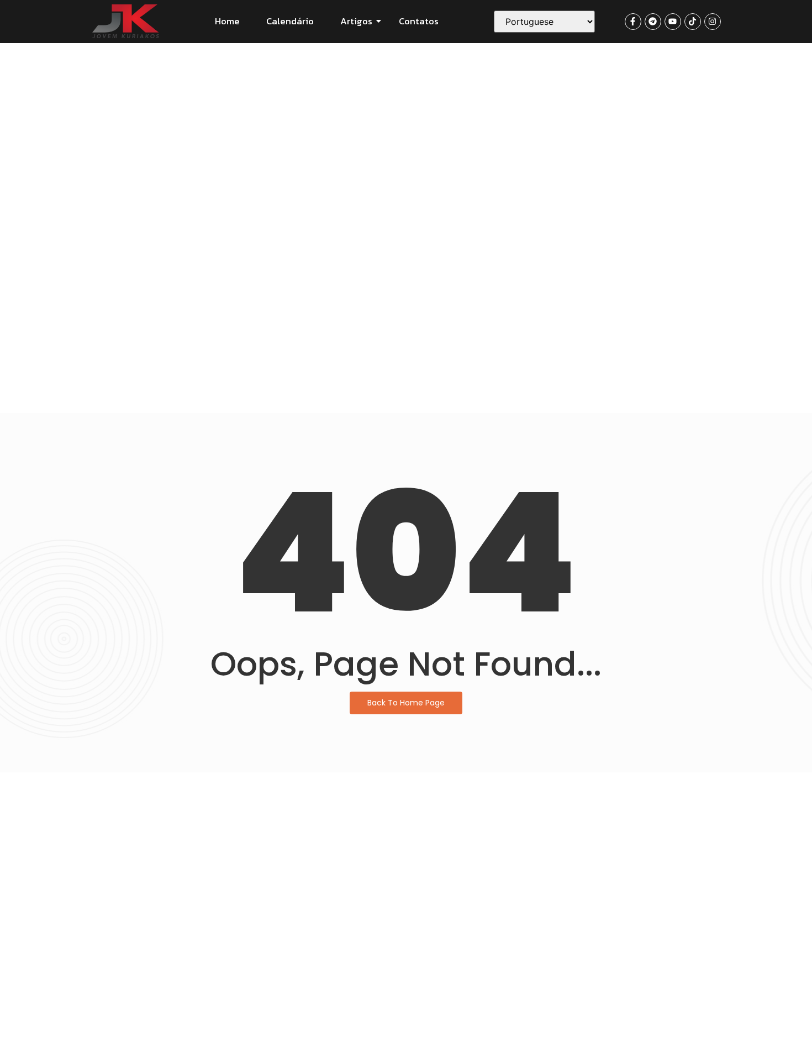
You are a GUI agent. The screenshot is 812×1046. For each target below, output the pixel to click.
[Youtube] (673, 21)
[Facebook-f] (633, 21)
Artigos (356, 21)
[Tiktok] (692, 21)
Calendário (290, 21)
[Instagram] (712, 21)
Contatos (419, 21)
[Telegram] (653, 21)
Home (227, 21)
